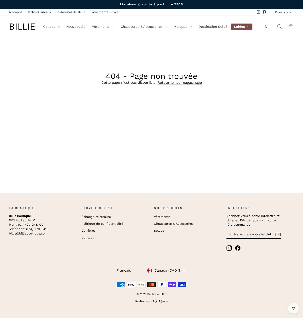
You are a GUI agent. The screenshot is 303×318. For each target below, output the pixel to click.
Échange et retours (96, 217)
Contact (87, 237)
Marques (181, 27)
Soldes (240, 27)
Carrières (88, 230)
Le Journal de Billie (70, 12)
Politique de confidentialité (102, 223)
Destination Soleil (213, 27)
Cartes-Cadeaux (39, 12)
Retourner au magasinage (179, 82)
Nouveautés (75, 27)
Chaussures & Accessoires (142, 27)
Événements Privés (104, 12)
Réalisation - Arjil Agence (151, 301)
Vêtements (101, 27)
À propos (15, 12)
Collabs (49, 27)
